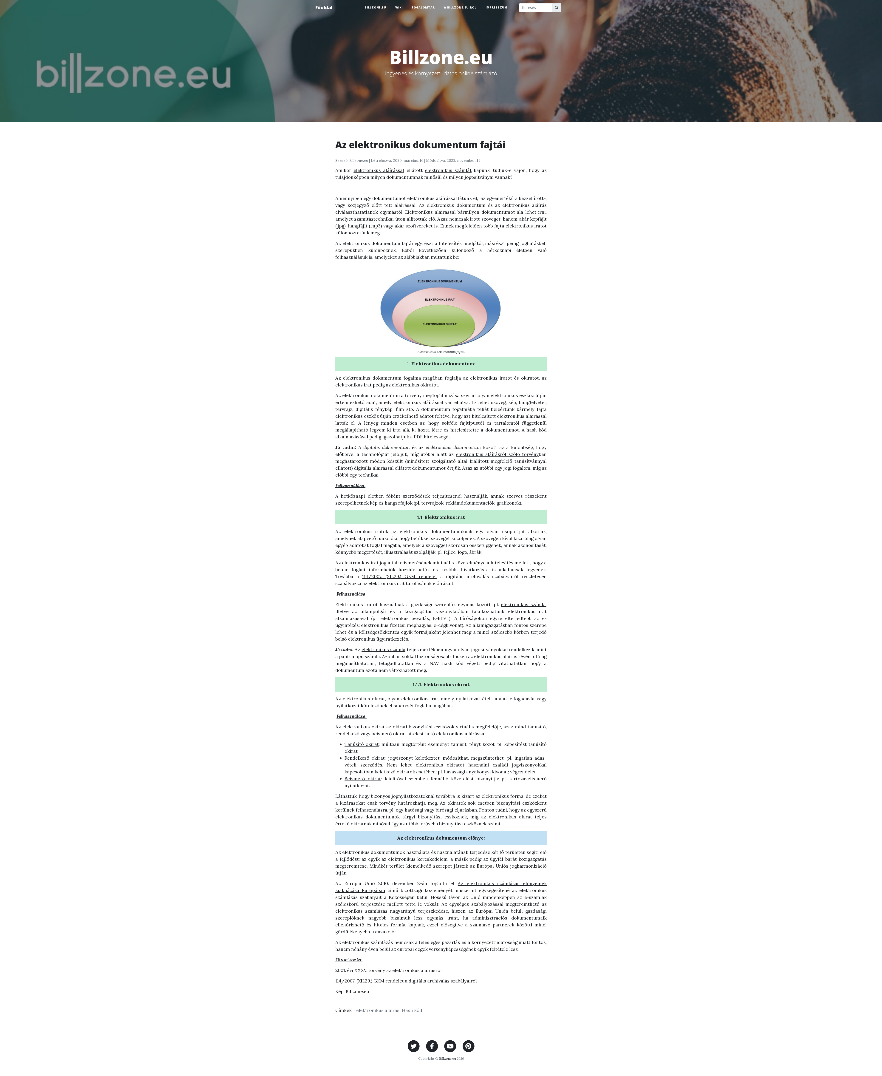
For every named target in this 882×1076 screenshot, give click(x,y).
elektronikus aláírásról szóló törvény (497, 454)
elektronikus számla (523, 604)
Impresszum (496, 7)
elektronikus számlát (448, 170)
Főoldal (323, 7)
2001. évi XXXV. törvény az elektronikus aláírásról (388, 970)
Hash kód (412, 1010)
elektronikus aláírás (377, 1010)
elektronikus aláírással (378, 170)
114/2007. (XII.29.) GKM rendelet (399, 576)
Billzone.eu (375, 7)
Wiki (399, 7)
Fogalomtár (423, 7)
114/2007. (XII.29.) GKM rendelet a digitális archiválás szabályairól (406, 981)
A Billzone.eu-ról (460, 7)
